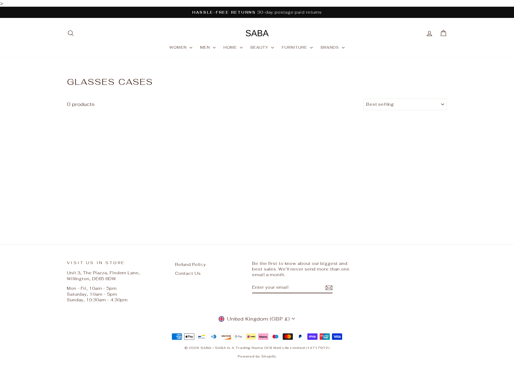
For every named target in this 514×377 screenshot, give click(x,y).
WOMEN (178, 47)
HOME (231, 47)
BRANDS (331, 47)
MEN (205, 47)
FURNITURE (295, 47)
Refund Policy (190, 264)
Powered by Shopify (257, 356)
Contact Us (188, 273)
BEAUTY (260, 47)
